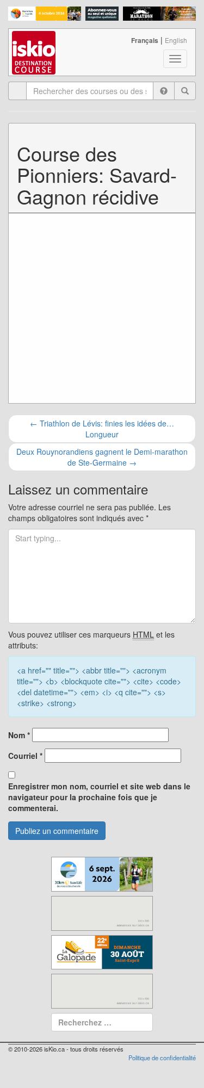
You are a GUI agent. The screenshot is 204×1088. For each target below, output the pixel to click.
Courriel (25, 755)
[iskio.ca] (34, 42)
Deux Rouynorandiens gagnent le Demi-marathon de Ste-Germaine (102, 457)
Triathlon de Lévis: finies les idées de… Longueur (102, 429)
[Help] (164, 91)
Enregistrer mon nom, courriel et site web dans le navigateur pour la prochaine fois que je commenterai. (99, 797)
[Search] (185, 91)
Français (144, 40)
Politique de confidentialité (162, 1057)
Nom (19, 735)
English (176, 40)
